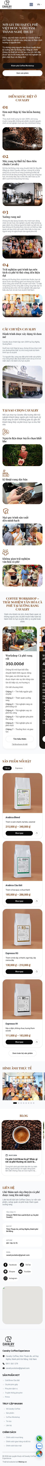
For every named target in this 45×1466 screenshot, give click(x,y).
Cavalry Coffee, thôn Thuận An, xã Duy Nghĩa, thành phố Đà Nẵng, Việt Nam (22, 1357)
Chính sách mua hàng (14, 1437)
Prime (7, 1397)
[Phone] (39, 1439)
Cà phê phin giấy (11, 1384)
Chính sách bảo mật (14, 1446)
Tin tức (9, 1421)
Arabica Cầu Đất (14, 885)
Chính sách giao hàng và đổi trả (18, 1442)
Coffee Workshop (13, 1417)
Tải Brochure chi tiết (20, 744)
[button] (22, 66)
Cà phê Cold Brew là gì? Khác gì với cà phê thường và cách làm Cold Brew (21, 1160)
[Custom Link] (39, 1454)
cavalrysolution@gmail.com (18, 1368)
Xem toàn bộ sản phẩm (22, 1053)
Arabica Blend (13, 817)
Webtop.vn (22, 1462)
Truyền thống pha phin (13, 1393)
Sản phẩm (10, 1413)
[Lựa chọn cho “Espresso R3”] (36, 971)
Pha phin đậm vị (11, 1389)
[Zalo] (39, 1446)
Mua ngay (19, 833)
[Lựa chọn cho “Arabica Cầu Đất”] (36, 901)
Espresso (19, 768)
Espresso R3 (12, 953)
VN (38, 4)
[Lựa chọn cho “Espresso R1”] (36, 1042)
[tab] (15, 1103)
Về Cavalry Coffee (13, 1409)
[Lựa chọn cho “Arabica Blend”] (36, 833)
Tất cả (7, 768)
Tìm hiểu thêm (19, 739)
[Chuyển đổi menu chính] (31, 4)
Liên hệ (9, 1425)
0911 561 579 (12, 1364)
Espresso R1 (12, 1023)
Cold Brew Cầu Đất (12, 1380)
